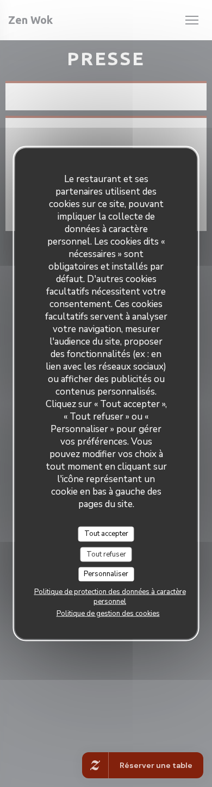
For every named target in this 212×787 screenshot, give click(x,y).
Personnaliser (106, 574)
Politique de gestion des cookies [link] (108, 613)
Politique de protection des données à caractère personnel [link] (110, 596)
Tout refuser (106, 554)
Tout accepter (106, 534)
